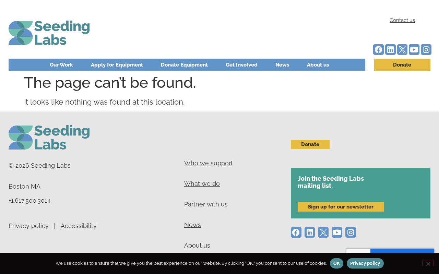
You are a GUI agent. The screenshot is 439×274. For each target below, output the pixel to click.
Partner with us (206, 204)
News (282, 65)
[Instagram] (426, 49)
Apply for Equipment (117, 65)
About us (318, 65)
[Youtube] (414, 49)
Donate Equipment (184, 65)
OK (336, 263)
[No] (428, 263)
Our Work (61, 65)
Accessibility (79, 225)
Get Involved (242, 65)
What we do (202, 183)
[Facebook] (378, 49)
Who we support (208, 163)
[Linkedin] (390, 49)
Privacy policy (29, 225)
